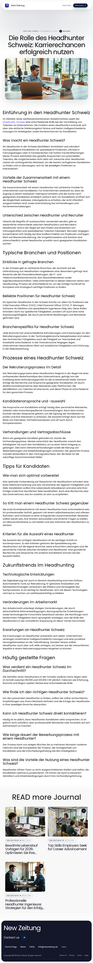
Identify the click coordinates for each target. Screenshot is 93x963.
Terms (79, 955)
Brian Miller (66, 31)
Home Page (11, 946)
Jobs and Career (30, 31)
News (23, 946)
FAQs (32, 946)
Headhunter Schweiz (14, 122)
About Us (63, 955)
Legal (86, 955)
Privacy (72, 955)
